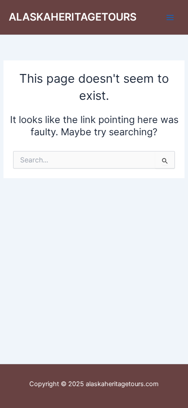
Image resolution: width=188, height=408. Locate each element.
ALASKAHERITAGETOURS (72, 17)
